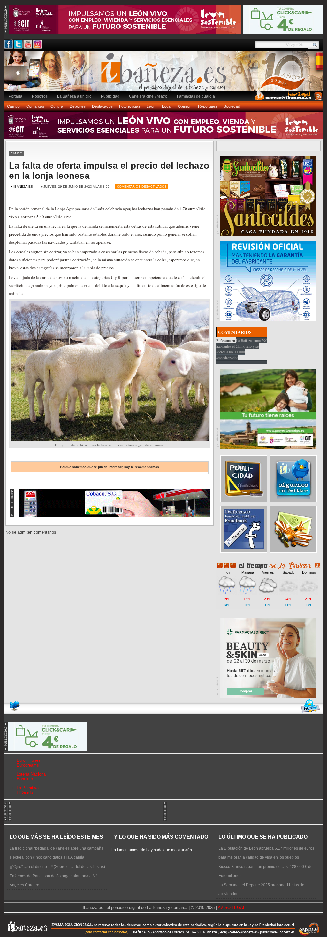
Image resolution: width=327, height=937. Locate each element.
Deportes (78, 106)
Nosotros (40, 96)
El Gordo (25, 792)
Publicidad (110, 96)
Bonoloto (25, 778)
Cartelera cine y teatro (148, 96)
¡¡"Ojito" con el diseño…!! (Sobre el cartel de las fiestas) (57, 866)
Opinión (185, 106)
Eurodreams (28, 765)
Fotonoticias (129, 106)
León (151, 106)
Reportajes (207, 106)
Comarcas (35, 106)
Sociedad (232, 106)
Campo (13, 106)
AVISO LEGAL (231, 907)
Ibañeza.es (165, 74)
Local (166, 106)
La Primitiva (28, 787)
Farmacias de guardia (196, 96)
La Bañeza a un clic (74, 96)
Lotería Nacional (32, 774)
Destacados (102, 106)
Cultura (56, 106)
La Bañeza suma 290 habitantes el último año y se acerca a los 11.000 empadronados (241, 349)
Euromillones (29, 760)
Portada (15, 96)
